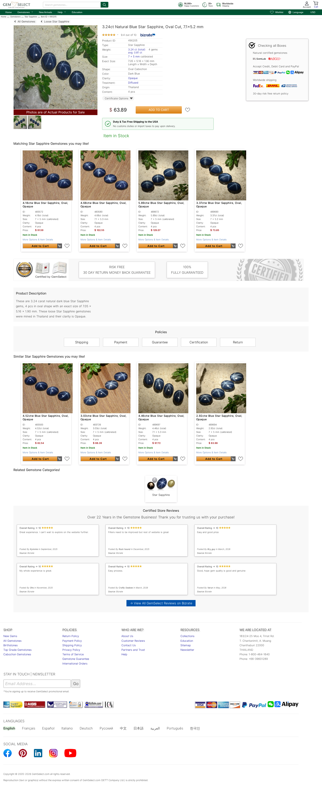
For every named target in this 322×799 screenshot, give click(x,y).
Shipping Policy (72, 645)
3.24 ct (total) (136, 49)
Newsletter (187, 649)
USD (312, 12)
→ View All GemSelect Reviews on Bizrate (161, 603)
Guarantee (160, 342)
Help (62, 12)
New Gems (10, 636)
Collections (187, 636)
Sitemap (185, 645)
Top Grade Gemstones (17, 649)
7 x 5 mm (134, 56)
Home (8, 12)
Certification (199, 342)
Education (77, 12)
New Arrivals (45, 12)
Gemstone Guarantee (75, 658)
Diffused (133, 82)
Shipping (81, 342)
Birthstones (10, 645)
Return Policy (70, 636)
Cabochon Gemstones (17, 654)
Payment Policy (72, 640)
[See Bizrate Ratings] (148, 35)
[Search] (104, 5)
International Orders (74, 663)
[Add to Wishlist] (187, 109)
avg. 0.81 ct (135, 52)
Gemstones (25, 12)
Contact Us (128, 645)
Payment (120, 342)
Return (238, 342)
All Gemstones (12, 640)
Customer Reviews (133, 640)
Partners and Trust (133, 649)
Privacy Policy (71, 649)
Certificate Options (116, 98)
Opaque (133, 78)
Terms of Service (73, 654)
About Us (127, 636)
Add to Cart (159, 110)
